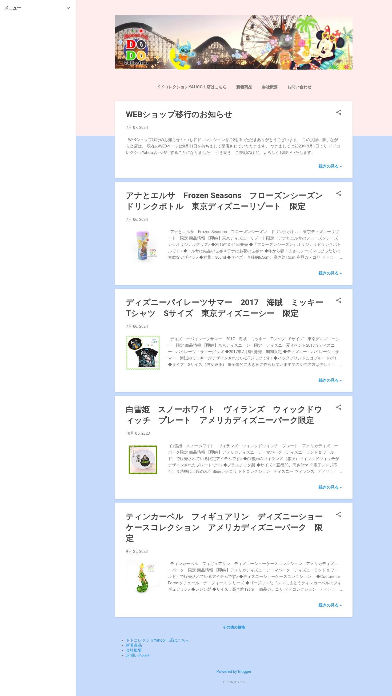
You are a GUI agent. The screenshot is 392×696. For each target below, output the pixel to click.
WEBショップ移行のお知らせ (179, 114)
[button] (338, 113)
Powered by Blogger (234, 671)
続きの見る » (330, 166)
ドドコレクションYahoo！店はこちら (192, 87)
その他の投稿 (234, 627)
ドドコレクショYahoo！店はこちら (157, 640)
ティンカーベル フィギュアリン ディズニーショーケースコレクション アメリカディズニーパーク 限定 (224, 527)
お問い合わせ (299, 87)
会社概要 (270, 87)
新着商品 (244, 87)
